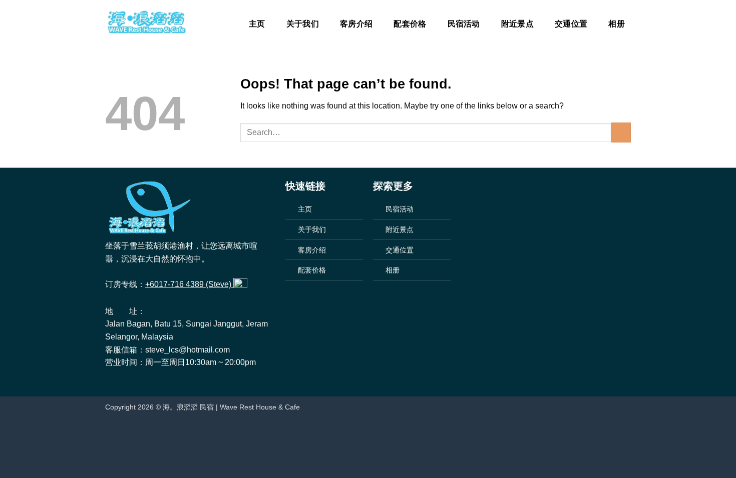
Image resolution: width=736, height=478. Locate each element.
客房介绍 (356, 24)
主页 (257, 24)
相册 (616, 24)
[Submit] (621, 132)
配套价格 (410, 24)
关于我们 (302, 24)
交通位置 (571, 24)
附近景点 (517, 24)
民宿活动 (464, 24)
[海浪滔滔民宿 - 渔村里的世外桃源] (146, 22)
